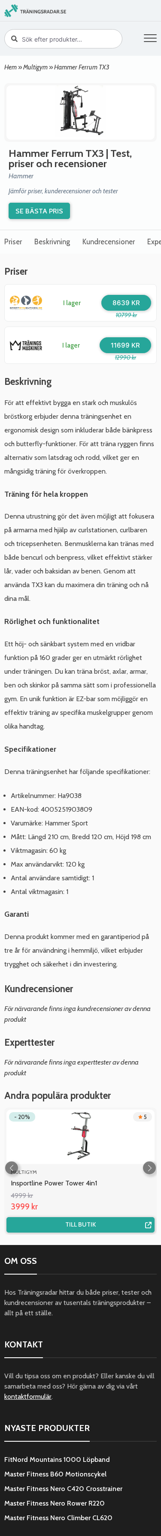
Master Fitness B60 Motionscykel (55, 1474)
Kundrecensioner (108, 241)
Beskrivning (52, 241)
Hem (10, 67)
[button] (150, 40)
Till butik (80, 1224)
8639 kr (126, 303)
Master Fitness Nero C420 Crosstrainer (63, 1489)
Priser (13, 241)
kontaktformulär (28, 1396)
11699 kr (125, 345)
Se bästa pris (39, 211)
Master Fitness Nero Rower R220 (54, 1503)
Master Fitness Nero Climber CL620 (58, 1518)
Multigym (35, 67)
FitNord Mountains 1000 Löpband (57, 1459)
